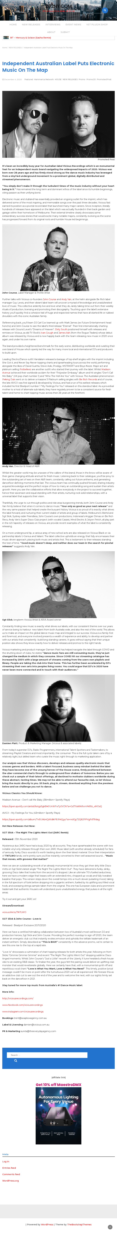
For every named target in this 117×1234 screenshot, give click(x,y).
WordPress (47, 1224)
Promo (82, 79)
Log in (5, 1161)
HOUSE (58, 79)
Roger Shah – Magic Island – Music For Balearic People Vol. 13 (44, 37)
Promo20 (91, 79)
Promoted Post (104, 79)
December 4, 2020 (13, 79)
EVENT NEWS (73, 24)
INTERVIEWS (52, 24)
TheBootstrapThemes (79, 1224)
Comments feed (11, 1174)
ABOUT (51, 32)
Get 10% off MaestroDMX (58, 1084)
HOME (13, 24)
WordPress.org (10, 1180)
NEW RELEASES (31, 24)
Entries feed (9, 1168)
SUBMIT (65, 32)
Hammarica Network (44, 79)
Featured (29, 79)
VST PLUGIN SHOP (97, 24)
